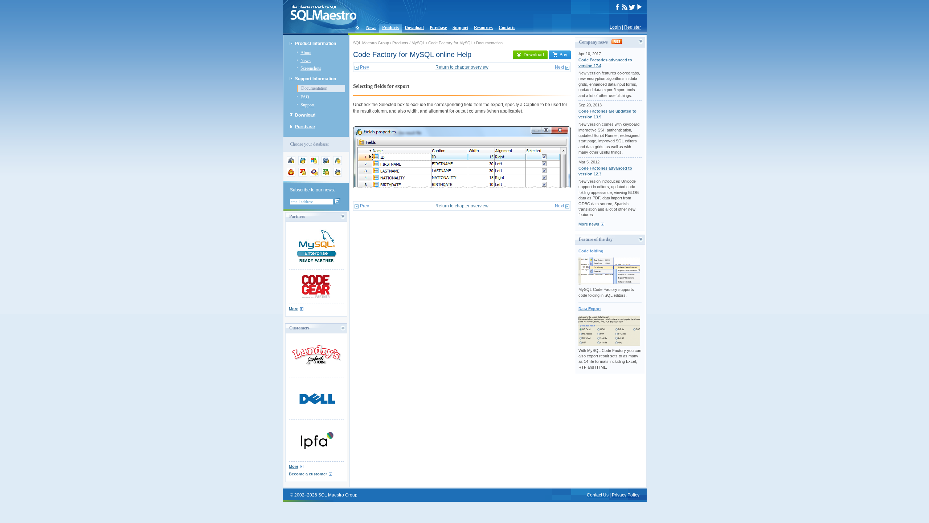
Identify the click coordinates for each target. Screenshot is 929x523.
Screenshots (310, 68)
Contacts (507, 27)
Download (414, 27)
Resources (483, 27)
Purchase (438, 27)
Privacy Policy (625, 495)
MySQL (418, 43)
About (305, 52)
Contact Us (598, 495)
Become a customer (308, 474)
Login (615, 27)
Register (632, 27)
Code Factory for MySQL (450, 43)
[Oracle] (302, 175)
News (371, 27)
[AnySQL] (291, 163)
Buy (563, 54)
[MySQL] (302, 163)
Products (390, 27)
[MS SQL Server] (314, 163)
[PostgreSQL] (326, 163)
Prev (364, 67)
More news (588, 224)
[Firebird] (291, 175)
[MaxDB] (337, 175)
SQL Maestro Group (371, 43)
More (293, 309)
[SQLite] (337, 163)
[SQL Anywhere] (314, 175)
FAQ (304, 97)
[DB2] (326, 175)
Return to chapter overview (461, 67)
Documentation (314, 88)
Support (460, 27)
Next (559, 67)
